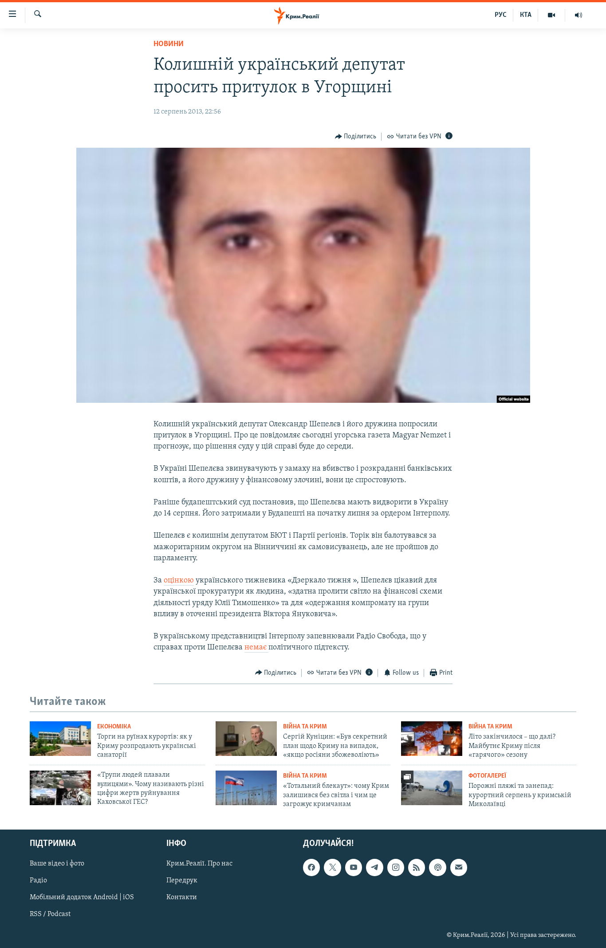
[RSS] (416, 867)
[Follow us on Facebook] (311, 867)
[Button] (356, 136)
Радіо (38, 880)
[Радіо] (578, 15)
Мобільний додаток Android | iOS (82, 897)
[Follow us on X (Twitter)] (332, 867)
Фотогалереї (487, 776)
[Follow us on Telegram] (374, 867)
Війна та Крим (305, 727)
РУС (501, 15)
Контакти (181, 897)
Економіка (114, 727)
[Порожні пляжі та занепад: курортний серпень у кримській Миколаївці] (431, 788)
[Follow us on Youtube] (353, 867)
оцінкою (179, 581)
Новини (168, 44)
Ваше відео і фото (57, 863)
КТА (525, 15)
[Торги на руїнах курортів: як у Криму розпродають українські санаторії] (60, 738)
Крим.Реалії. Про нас (199, 863)
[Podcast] (437, 867)
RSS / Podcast (50, 914)
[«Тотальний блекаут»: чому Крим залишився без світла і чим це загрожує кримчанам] (246, 788)
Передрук (181, 880)
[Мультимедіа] (551, 15)
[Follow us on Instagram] (395, 867)
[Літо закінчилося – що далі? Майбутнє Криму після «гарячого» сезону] (431, 738)
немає (256, 648)
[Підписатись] (458, 867)
